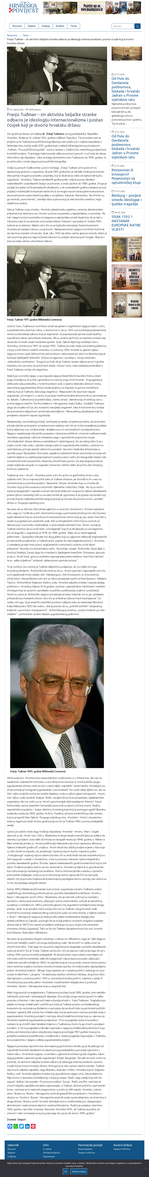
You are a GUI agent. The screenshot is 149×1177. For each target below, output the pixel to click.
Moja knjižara (85, 1149)
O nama (47, 1149)
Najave (32, 25)
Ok (65, 1171)
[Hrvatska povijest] (22, 7)
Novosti (17, 25)
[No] (145, 1168)
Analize (60, 25)
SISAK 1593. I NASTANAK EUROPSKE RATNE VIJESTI (126, 223)
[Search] (137, 26)
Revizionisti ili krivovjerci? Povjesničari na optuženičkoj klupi (126, 176)
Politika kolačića (51, 1152)
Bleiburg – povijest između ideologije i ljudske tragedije (127, 200)
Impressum (49, 1156)
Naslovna (12, 35)
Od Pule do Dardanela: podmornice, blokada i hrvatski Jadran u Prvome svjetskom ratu (126, 89)
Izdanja (46, 25)
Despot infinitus (86, 1152)
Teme (73, 25)
